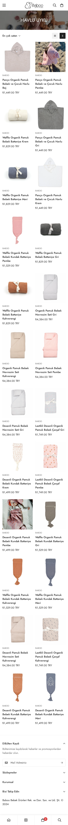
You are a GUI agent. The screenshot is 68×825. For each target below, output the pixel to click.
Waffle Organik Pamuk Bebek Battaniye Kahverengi (15, 314)
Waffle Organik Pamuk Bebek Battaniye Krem (15, 139)
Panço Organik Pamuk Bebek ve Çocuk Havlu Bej (15, 84)
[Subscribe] (62, 762)
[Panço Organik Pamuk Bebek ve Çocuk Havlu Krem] (50, 172)
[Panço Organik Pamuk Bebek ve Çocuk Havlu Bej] (17, 57)
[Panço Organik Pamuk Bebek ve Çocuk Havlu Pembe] (50, 57)
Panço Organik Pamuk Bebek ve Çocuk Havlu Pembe (48, 84)
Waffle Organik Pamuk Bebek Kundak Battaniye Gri (49, 541)
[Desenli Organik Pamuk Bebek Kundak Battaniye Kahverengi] (17, 687)
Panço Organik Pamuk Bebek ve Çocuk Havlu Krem (48, 199)
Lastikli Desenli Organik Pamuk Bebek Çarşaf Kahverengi (49, 656)
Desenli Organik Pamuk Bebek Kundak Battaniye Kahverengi (16, 714)
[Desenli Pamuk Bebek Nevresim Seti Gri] (17, 403)
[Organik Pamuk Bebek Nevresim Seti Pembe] (50, 345)
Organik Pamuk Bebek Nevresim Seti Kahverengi (15, 372)
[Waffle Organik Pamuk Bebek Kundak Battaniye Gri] (50, 514)
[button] (62, 5)
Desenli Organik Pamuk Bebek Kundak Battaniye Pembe (16, 541)
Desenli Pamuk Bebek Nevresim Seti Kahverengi (15, 656)
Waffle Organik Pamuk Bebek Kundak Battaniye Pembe (16, 257)
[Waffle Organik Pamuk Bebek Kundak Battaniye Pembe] (17, 230)
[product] (9, 820)
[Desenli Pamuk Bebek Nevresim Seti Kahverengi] (17, 630)
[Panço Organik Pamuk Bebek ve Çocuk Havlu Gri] (50, 115)
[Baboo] (34, 5)
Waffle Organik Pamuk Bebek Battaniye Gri (48, 255)
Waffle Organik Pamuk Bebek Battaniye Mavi (15, 197)
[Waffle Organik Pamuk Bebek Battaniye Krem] (17, 115)
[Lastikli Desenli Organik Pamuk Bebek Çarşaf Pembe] (50, 457)
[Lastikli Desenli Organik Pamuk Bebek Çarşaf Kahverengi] (50, 630)
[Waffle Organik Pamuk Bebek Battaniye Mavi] (17, 172)
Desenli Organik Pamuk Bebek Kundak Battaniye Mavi (49, 714)
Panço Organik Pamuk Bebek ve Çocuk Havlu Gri (48, 141)
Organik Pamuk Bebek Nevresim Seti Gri (48, 312)
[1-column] (55, 36)
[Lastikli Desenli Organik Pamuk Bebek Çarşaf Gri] (50, 403)
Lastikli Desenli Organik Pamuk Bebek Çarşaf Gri (49, 428)
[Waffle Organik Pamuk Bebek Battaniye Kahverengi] (17, 288)
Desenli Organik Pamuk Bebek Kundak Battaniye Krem (16, 483)
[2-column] (63, 36)
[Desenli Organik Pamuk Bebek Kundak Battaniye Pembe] (17, 514)
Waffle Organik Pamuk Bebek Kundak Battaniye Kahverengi (16, 599)
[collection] (26, 820)
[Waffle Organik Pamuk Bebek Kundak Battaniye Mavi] (50, 572)
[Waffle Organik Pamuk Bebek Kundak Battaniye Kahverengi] (17, 572)
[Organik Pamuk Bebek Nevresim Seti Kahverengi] (17, 345)
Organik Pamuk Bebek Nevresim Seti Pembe (48, 370)
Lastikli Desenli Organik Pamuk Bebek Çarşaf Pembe (49, 483)
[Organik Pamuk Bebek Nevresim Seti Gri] (50, 288)
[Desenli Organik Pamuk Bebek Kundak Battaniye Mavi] (50, 687)
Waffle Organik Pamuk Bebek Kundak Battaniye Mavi (49, 599)
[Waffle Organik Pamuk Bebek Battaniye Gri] (50, 230)
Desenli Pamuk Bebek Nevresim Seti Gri (15, 428)
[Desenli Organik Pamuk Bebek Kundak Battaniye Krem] (17, 457)
